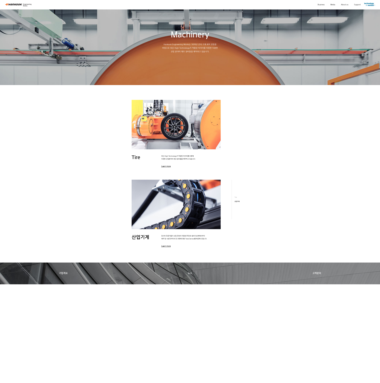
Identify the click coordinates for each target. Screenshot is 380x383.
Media (332, 5)
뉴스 (190, 273)
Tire (236, 197)
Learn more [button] (166, 166)
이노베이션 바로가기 (369, 4)
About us (344, 5)
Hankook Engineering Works (18, 4)
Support (357, 5)
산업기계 (237, 201)
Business (321, 5)
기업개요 (63, 273)
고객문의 (316, 273)
